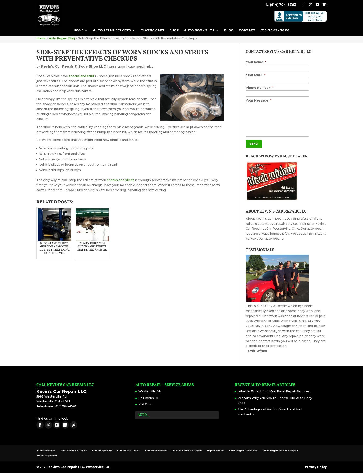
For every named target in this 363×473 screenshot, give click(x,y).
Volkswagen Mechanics (243, 450)
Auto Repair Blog (141, 67)
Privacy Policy (316, 467)
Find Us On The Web (52, 418)
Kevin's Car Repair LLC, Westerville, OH (79, 467)
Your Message (258, 100)
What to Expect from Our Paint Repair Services (274, 391)
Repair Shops (215, 450)
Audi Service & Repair (74, 450)
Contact (247, 30)
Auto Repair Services (112, 30)
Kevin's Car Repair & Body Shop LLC (73, 67)
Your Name (256, 62)
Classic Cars (152, 30)
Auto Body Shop (199, 30)
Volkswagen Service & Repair (280, 450)
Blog (228, 30)
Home (78, 30)
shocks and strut (81, 76)
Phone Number (259, 88)
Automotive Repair (156, 450)
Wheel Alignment (46, 455)
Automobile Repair (128, 450)
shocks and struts (120, 180)
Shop (174, 30)
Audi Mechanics (45, 450)
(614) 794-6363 (282, 5)
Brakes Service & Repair (187, 450)
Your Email (255, 75)
